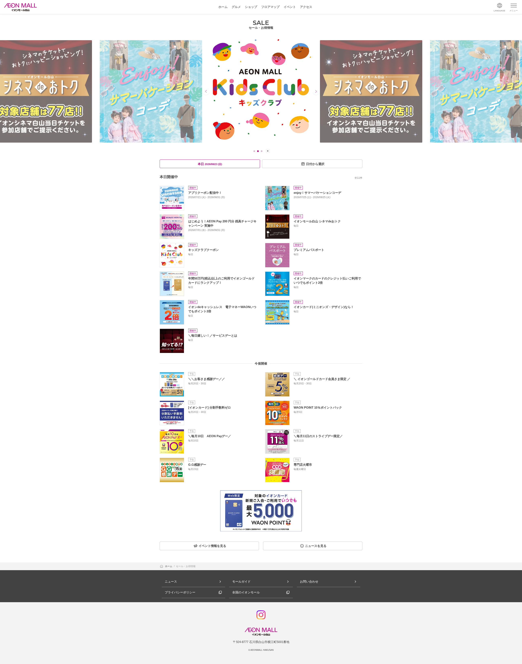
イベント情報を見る (212, 546)
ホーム (169, 566)
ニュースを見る (315, 546)
